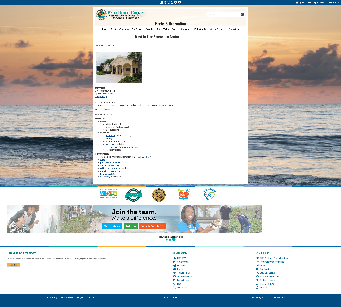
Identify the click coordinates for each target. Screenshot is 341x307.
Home (70, 297)
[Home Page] (297, 2)
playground (111, 144)
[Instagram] (168, 2)
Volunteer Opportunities (272, 261)
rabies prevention (108, 168)
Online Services (184, 276)
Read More (13, 264)
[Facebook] (172, 2)
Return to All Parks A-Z (106, 45)
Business (181, 269)
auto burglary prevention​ (111, 171)
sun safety (105, 176)
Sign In (263, 287)
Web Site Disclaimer (270, 276)
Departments (319, 2)
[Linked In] (161, 2)
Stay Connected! (267, 272)
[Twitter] (165, 2)
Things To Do (183, 272)
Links (308, 2)
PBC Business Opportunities (274, 258)
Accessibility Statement (57, 297)
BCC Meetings (267, 283)
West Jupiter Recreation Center (160, 105)
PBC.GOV (181, 258)
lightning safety (107, 173)
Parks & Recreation (170, 23)
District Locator (267, 280)
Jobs (302, 2)
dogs (102, 159)
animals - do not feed (110, 165)
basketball (110, 135)
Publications (266, 269)
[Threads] (175, 2)
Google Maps (101, 96)
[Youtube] (179, 2)
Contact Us (333, 2)
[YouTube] (173, 239)
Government (183, 261)
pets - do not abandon (110, 162)
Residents (182, 265)
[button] (242, 14)
